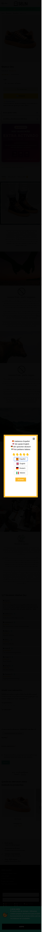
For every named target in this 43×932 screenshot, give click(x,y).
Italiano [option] (22, 473)
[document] (21, 466)
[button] (33, 439)
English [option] (22, 463)
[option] (21, 464)
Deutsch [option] (22, 468)
